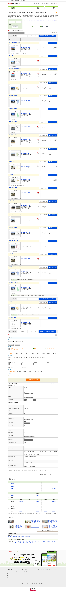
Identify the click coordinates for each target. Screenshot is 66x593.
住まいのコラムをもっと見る (47, 530)
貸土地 (35, 348)
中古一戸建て (31, 541)
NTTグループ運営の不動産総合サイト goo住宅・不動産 (16, 0)
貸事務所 (11, 348)
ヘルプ (30, 583)
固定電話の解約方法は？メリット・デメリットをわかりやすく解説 (35, 521)
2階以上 (35, 362)
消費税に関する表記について (28, 571)
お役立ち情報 (9, 579)
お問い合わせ (34, 583)
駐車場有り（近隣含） (38, 363)
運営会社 (42, 583)
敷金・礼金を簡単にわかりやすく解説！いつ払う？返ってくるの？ (52, 521)
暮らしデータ (32, 542)
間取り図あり (10, 536)
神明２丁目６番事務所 (13, 134)
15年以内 (37, 353)
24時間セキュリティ (13, 362)
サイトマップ (38, 583)
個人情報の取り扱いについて (19, 571)
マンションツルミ (12, 161)
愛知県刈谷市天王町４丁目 (13, 187)
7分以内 (27, 357)
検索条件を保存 (36, 26)
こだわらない (12, 371)
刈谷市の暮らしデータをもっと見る (47, 474)
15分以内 (37, 357)
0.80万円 (20, 511)
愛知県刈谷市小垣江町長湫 (13, 240)
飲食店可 (11, 363)
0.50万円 (45, 511)
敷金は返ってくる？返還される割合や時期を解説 (35, 527)
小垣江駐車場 (11, 55)
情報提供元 (46, 569)
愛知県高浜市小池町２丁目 (13, 95)
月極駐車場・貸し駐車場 (17, 536)
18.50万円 (54, 488)
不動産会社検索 (21, 542)
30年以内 (54, 353)
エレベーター (24, 363)
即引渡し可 (48, 362)
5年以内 (27, 353)
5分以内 (22, 357)
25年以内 (48, 353)
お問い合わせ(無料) (53, 42)
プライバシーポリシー (25, 583)
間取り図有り (12, 367)
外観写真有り (24, 367)
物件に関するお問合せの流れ (41, 569)
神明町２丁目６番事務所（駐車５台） (16, 68)
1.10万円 (37, 495)
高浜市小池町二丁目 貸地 (13, 282)
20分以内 (43, 357)
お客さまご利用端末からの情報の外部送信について (29, 569)
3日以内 (29, 371)
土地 (35, 541)
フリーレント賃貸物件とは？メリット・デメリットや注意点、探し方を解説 (52, 526)
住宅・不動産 (54, 541)
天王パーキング (11, 253)
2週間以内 (40, 371)
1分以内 (16, 357)
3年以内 (22, 353)
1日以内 (24, 371)
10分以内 (32, 357)
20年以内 (43, 353)
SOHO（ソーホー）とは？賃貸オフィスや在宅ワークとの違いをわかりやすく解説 (19, 521)
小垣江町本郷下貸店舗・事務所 (14, 42)
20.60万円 (54, 501)
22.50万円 (37, 501)
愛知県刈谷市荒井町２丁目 (13, 227)
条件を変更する (15, 26)
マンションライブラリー (13, 542)
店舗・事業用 (43, 541)
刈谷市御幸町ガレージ (13, 200)
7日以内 (34, 371)
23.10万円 (21, 501)
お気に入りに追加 (33, 35)
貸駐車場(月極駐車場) (50, 348)
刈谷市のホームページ (54, 383)
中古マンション (18, 541)
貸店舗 (23, 348)
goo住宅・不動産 (9, 569)
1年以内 (16, 353)
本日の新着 (19, 371)
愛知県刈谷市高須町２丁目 (13, 121)
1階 (22, 362)
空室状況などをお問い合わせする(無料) (47, 35)
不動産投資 (48, 541)
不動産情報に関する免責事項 (53, 569)
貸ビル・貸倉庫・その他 (14, 349)
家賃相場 (27, 542)
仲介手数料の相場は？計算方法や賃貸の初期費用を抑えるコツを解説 (19, 526)
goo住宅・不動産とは (18, 569)
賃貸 (38, 541)
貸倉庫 (30, 536)
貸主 (23, 341)
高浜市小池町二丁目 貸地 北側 (15, 266)
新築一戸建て (25, 541)
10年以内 (32, 353)
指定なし (11, 353)
